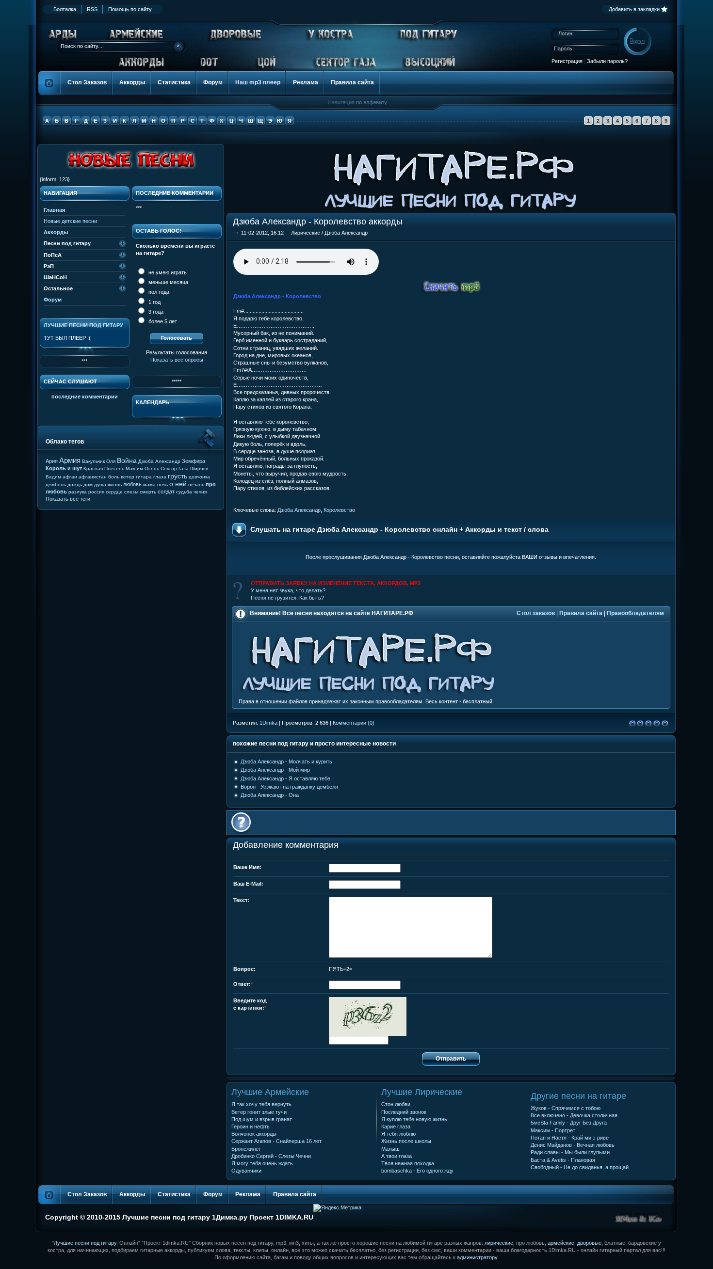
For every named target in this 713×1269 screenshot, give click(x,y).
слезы (131, 491)
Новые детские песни (70, 221)
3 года (155, 312)
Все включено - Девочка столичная (574, 1115)
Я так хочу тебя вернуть (261, 1104)
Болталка (64, 9)
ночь (162, 484)
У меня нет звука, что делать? (288, 590)
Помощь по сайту (130, 9)
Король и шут (64, 468)
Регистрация (567, 61)
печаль (196, 484)
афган (70, 476)
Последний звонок (403, 1112)
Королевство (339, 510)
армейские (561, 1243)
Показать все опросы (176, 360)
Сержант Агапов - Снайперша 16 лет (276, 1141)
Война (127, 460)
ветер (127, 476)
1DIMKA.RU (294, 1217)
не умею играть (167, 272)
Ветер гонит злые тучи (259, 1112)
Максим (134, 468)
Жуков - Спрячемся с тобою (565, 1108)
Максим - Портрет (553, 1130)
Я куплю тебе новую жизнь (414, 1119)
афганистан (93, 476)
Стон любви (395, 1104)
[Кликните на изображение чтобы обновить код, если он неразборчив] (367, 1034)
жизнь (115, 484)
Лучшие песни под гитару (83, 325)
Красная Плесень (103, 468)
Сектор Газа (175, 468)
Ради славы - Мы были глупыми (570, 1152)
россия (96, 491)
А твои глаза (396, 1156)
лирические (499, 1243)
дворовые (589, 1243)
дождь (74, 484)
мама (149, 484)
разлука (77, 491)
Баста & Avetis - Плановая (563, 1160)
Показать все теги (68, 499)
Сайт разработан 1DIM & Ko (639, 1218)
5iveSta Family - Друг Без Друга (569, 1123)
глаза (159, 476)
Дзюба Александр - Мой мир (275, 770)
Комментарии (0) (353, 723)
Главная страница (49, 83)
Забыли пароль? (607, 61)
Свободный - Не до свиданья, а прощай (580, 1167)
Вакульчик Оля (98, 461)
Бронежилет (246, 1149)
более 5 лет (162, 321)
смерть (148, 491)
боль (113, 476)
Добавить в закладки (634, 9)
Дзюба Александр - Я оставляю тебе (285, 778)
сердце (114, 491)
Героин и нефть (250, 1126)
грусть (177, 476)
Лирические (305, 233)
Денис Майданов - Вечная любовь (573, 1145)
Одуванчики (246, 1171)
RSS (92, 9)
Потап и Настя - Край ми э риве (570, 1138)
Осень (152, 468)
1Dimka (268, 723)
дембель (56, 484)
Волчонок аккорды (253, 1134)
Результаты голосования (176, 352)
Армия (70, 460)
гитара (144, 476)
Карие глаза (395, 1126)
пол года (158, 292)
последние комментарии (84, 396)
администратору (477, 1257)
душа (100, 484)
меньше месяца (167, 282)
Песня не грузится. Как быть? (287, 598)
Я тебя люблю (398, 1134)
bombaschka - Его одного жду (417, 1171)
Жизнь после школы (406, 1141)
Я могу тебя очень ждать (262, 1163)
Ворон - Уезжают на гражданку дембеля (289, 787)
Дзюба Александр (346, 233)
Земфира (193, 461)
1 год (154, 302)
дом (88, 484)
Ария (52, 461)
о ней (178, 484)
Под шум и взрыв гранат (261, 1119)
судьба (184, 491)
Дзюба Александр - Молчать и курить (286, 761)
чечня (200, 491)
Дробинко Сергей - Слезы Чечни (271, 1156)
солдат (166, 491)
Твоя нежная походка (407, 1163)
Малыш (390, 1149)
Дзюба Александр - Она (270, 795)
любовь (132, 484)
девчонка (199, 476)
